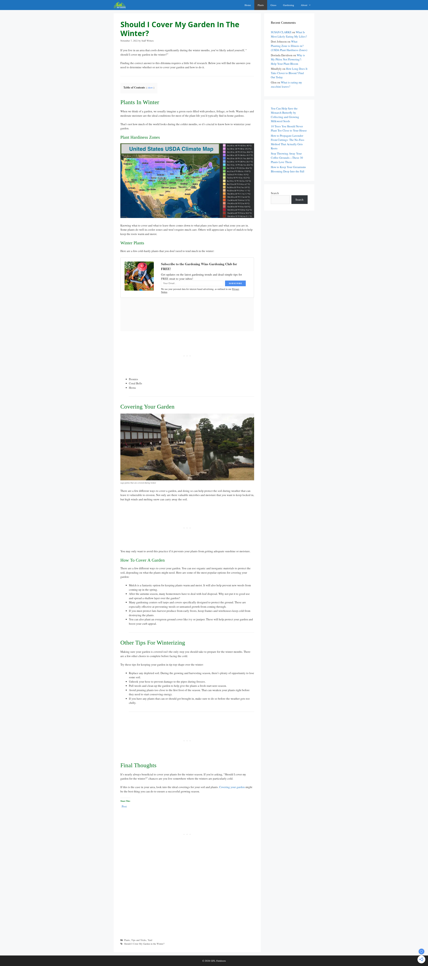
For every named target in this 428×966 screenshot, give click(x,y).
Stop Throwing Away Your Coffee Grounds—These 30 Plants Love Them (287, 158)
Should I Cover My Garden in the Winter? (144, 943)
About (304, 5)
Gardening (288, 5)
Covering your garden (232, 787)
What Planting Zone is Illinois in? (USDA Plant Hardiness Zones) (289, 46)
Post (124, 805)
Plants (261, 5)
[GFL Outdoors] (121, 5)
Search (275, 193)
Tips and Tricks (138, 940)
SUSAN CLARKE (281, 32)
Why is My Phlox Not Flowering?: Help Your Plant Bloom (288, 59)
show (150, 87)
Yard (150, 940)
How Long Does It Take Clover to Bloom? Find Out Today (289, 73)
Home (248, 5)
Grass (273, 5)
